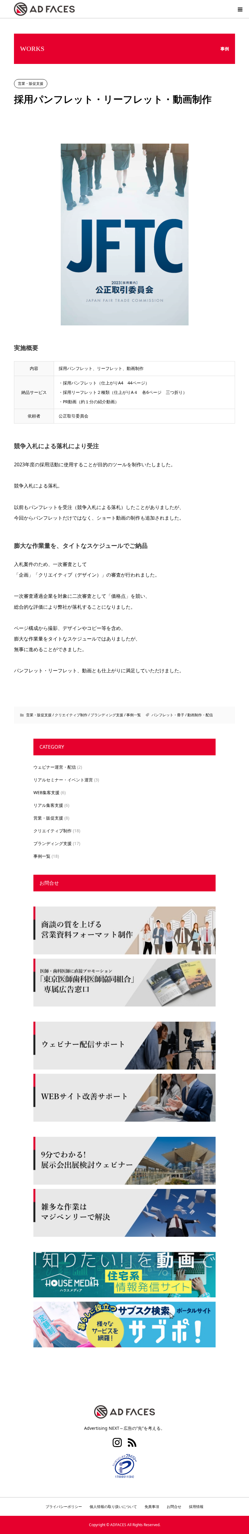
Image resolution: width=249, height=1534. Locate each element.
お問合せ (49, 883)
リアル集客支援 (48, 805)
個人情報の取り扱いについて (113, 1506)
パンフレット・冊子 (168, 714)
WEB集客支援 (46, 792)
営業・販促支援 (30, 83)
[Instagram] (117, 1442)
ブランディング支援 (106, 714)
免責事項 (152, 1506)
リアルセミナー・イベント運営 (63, 780)
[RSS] (132, 1442)
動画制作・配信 (200, 714)
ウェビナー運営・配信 (54, 767)
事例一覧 (133, 714)
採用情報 (196, 1506)
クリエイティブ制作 (71, 714)
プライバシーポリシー (64, 1506)
